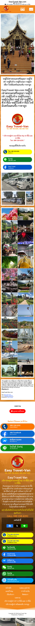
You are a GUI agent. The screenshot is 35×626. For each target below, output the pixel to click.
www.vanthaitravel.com (13, 581)
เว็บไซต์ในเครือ (12, 580)
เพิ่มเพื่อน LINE (12, 160)
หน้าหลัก (8, 588)
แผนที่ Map (9, 591)
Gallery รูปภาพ (24, 588)
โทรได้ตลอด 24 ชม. (12, 536)
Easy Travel (11, 166)
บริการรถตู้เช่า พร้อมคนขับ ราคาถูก (17, 604)
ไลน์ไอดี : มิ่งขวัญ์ (16, 447)
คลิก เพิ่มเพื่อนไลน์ (14, 448)
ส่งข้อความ (10, 560)
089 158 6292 (15, 425)
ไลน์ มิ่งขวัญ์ (11, 547)
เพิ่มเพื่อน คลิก (10, 568)
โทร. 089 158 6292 (13, 151)
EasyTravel (11, 554)
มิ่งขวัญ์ (10, 159)
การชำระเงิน (25, 591)
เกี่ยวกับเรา (10, 594)
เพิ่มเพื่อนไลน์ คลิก (11, 549)
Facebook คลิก (11, 555)
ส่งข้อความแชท (15, 439)
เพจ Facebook (15, 432)
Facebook (11, 168)
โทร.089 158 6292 (13, 534)
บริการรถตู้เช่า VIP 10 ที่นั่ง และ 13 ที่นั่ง (17, 601)
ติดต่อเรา (10, 152)
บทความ (17, 598)
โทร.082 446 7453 (13, 541)
